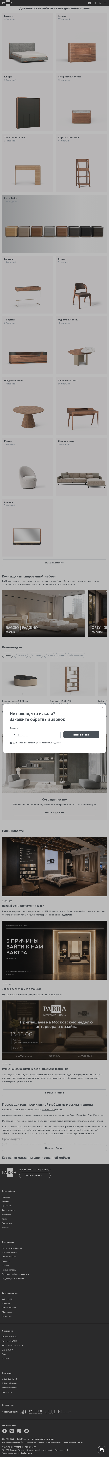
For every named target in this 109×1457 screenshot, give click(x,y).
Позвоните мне (81, 734)
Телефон (14, 728)
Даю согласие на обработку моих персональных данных (37, 743)
